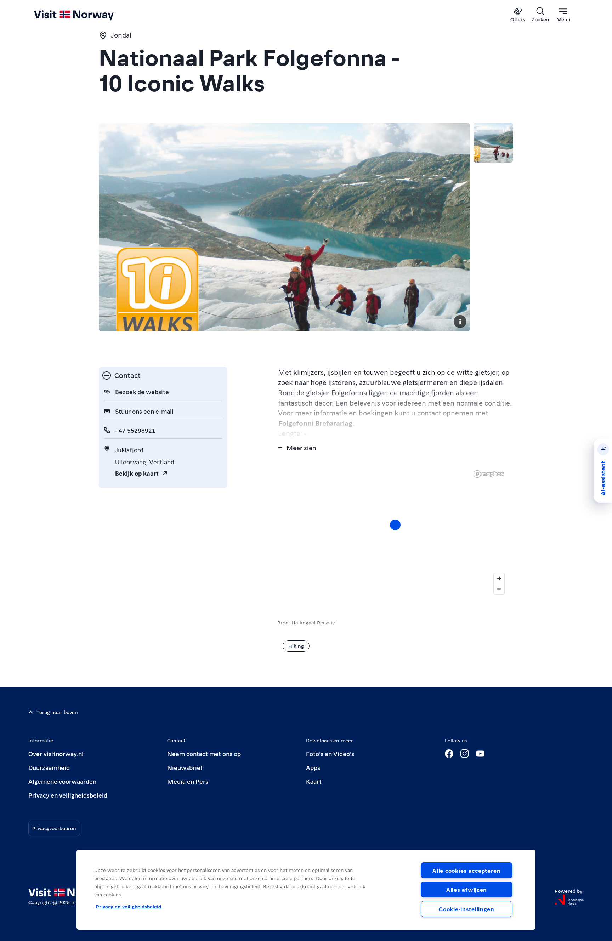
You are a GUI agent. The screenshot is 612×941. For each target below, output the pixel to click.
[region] (306, 890)
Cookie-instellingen (466, 909)
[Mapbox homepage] (488, 474)
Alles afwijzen (466, 889)
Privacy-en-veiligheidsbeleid (128, 906)
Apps (313, 767)
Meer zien (301, 447)
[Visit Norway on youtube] (480, 753)
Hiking (296, 645)
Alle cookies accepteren (466, 870)
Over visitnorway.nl (56, 753)
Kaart (314, 781)
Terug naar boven (57, 712)
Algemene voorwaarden (62, 781)
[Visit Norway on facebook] (449, 753)
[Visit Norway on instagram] (464, 753)
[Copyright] (460, 321)
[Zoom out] (499, 589)
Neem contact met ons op (204, 753)
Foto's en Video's (330, 753)
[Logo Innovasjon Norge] (569, 900)
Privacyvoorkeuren (54, 828)
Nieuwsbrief (185, 767)
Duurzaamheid (49, 767)
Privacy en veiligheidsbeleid (67, 795)
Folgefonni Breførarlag (315, 422)
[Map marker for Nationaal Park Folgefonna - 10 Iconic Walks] (395, 525)
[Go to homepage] (85, 15)
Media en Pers (187, 781)
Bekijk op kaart (137, 473)
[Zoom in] (499, 578)
